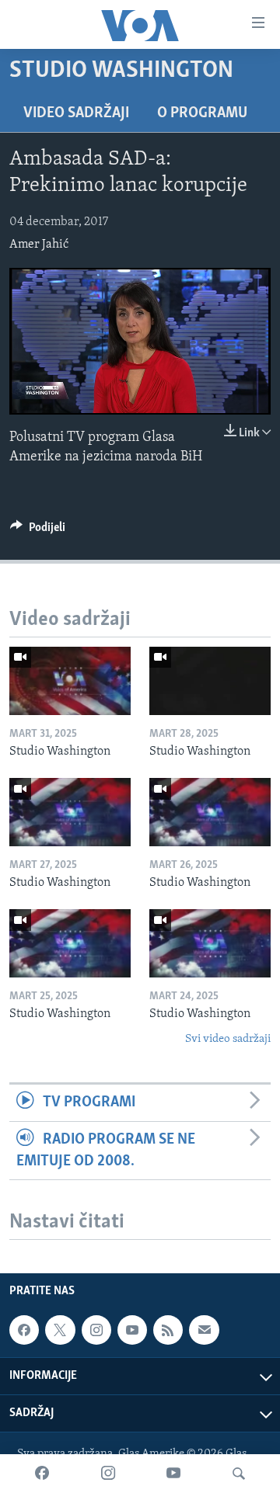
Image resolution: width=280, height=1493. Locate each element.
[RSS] (168, 1330)
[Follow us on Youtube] (132, 1330)
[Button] (37, 531)
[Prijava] (204, 1330)
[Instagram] (108, 1473)
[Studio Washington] (70, 681)
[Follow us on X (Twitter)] (60, 1330)
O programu (202, 113)
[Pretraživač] (238, 1473)
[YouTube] (173, 1473)
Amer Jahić (38, 244)
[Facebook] (42, 1473)
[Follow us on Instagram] (96, 1330)
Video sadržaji (76, 113)
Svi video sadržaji (228, 1039)
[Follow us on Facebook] (24, 1330)
